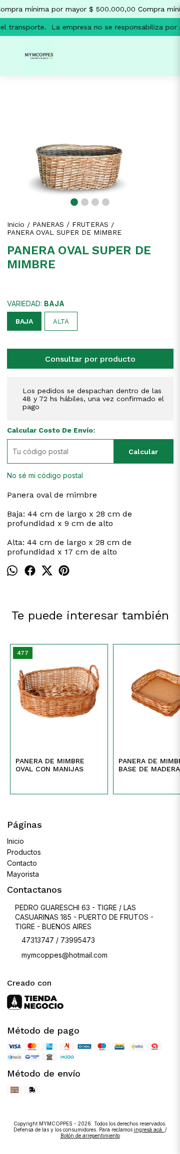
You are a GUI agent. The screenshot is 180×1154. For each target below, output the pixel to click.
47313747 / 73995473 (58, 940)
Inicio (15, 841)
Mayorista (23, 874)
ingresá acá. (149, 1130)
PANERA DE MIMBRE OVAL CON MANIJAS (50, 765)
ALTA (61, 321)
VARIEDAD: (35, 303)
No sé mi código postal (45, 475)
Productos (24, 852)
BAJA (24, 321)
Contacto (22, 863)
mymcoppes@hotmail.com (65, 955)
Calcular (143, 452)
